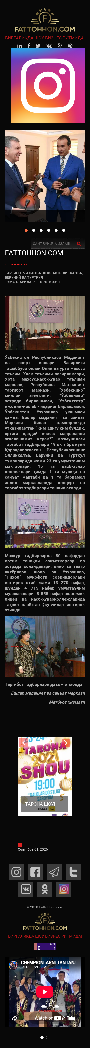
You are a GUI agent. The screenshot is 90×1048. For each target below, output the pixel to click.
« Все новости (16, 264)
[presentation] (24, 742)
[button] (42, 1037)
